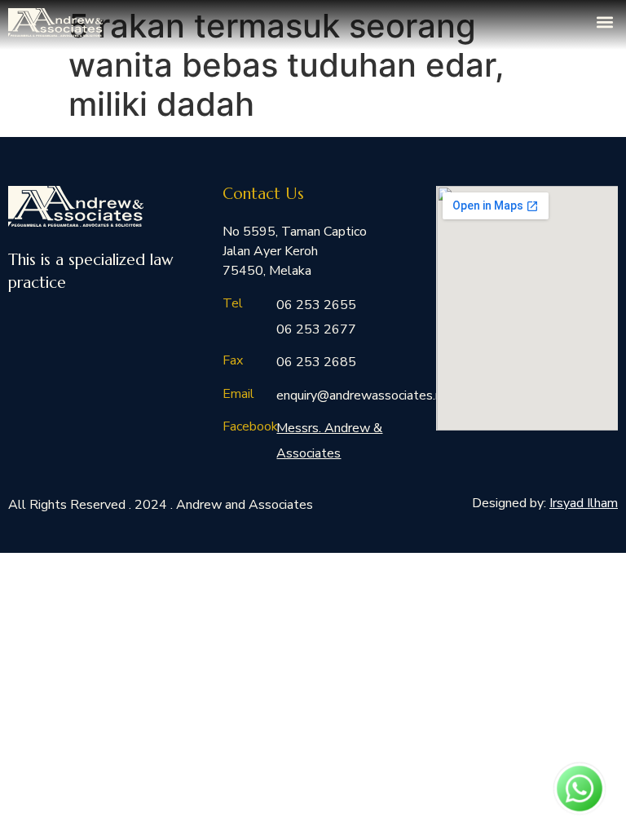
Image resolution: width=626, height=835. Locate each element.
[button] (604, 21)
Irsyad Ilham (583, 503)
